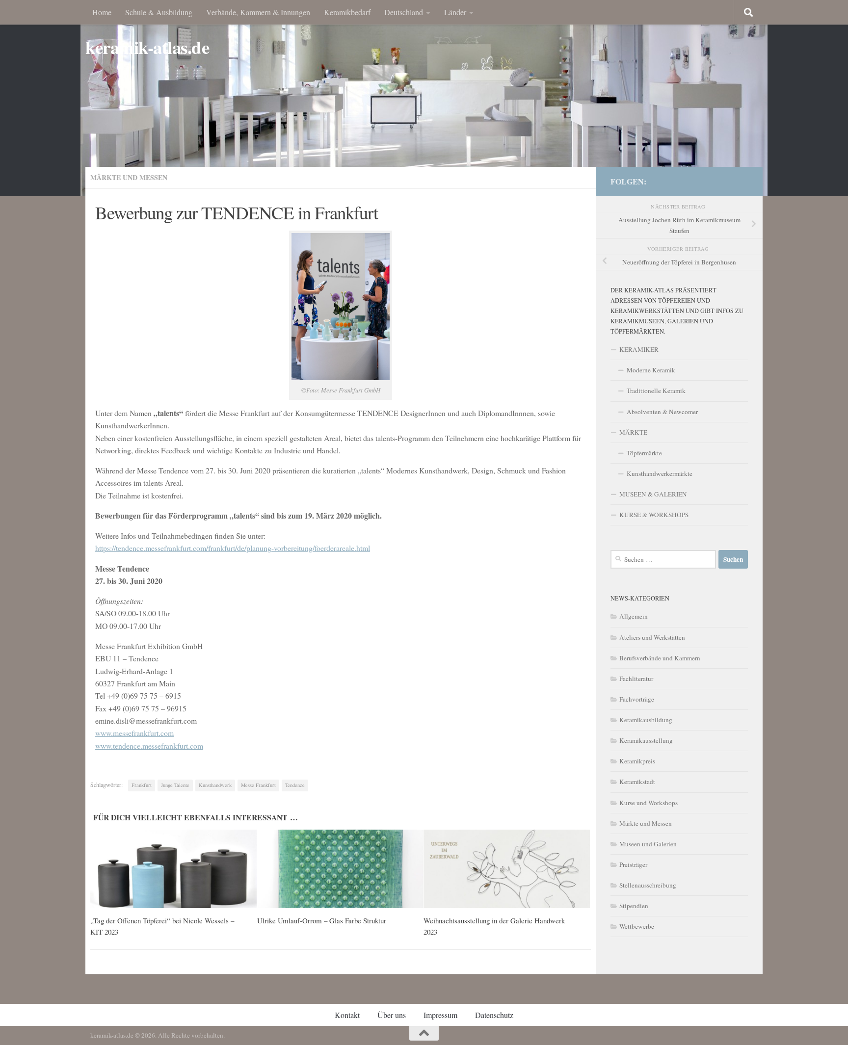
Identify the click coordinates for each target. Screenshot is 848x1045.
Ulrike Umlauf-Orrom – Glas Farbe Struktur (321, 920)
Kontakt (347, 1015)
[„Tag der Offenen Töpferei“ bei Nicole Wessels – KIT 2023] (173, 869)
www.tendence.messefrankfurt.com (149, 745)
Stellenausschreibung (647, 885)
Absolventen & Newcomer (662, 411)
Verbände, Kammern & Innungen (258, 12)
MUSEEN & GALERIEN (653, 494)
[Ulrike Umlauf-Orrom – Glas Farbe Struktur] (340, 869)
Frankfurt (142, 785)
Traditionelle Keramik (656, 390)
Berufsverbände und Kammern (659, 657)
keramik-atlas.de (147, 47)
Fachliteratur (636, 678)
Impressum (440, 1015)
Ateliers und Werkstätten (652, 637)
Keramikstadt (637, 781)
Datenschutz (494, 1015)
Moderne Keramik (651, 370)
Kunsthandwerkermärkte (659, 473)
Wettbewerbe (636, 926)
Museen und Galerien (648, 843)
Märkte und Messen (128, 177)
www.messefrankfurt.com (134, 733)
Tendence (295, 785)
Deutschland (403, 12)
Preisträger (633, 864)
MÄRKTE (633, 432)
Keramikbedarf (347, 12)
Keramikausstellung (646, 740)
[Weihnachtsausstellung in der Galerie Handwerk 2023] (507, 869)
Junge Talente (175, 785)
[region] (424, 98)
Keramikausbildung (645, 719)
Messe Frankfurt (258, 785)
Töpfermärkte (644, 452)
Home (101, 12)
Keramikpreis (637, 761)
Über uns (391, 1015)
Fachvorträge (636, 699)
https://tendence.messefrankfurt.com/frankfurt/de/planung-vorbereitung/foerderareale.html (232, 548)
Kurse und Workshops (648, 802)
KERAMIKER (639, 349)
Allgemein (633, 616)
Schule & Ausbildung (158, 12)
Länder (455, 12)
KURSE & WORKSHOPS (654, 514)
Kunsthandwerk (215, 785)
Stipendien (633, 905)
